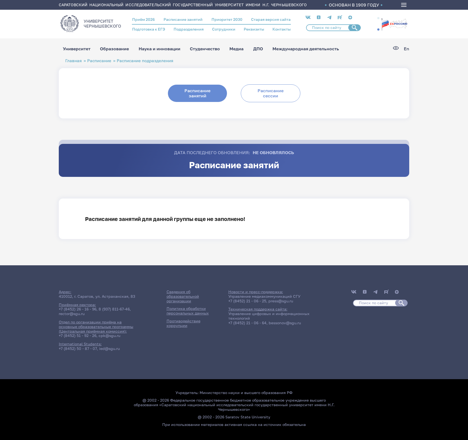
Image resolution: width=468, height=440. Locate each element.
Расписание (99, 60)
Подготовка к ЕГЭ (148, 29)
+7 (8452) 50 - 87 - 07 (78, 348)
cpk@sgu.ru (109, 335)
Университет (76, 48)
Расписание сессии (271, 93)
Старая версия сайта (271, 19)
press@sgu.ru (280, 301)
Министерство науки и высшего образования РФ (246, 392)
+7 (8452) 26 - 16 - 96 (77, 309)
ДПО (258, 48)
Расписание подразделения (145, 60)
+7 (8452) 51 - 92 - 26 (77, 335)
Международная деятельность (305, 48)
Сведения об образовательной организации (183, 296)
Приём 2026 (143, 19)
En (406, 48)
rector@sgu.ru (71, 313)
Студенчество (205, 48)
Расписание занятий (183, 19)
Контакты (281, 29)
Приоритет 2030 (227, 19)
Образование (114, 48)
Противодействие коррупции (183, 323)
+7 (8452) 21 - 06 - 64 (247, 322)
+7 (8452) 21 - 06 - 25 (247, 301)
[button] (378, 18)
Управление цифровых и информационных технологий (269, 315)
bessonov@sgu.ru (285, 322)
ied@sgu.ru (109, 348)
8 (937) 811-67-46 (114, 309)
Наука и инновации (159, 48)
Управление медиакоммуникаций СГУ (264, 296)
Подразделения (189, 29)
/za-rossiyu (394, 24)
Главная (73, 60)
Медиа (236, 48)
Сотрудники (223, 29)
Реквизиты (254, 29)
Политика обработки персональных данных (188, 310)
